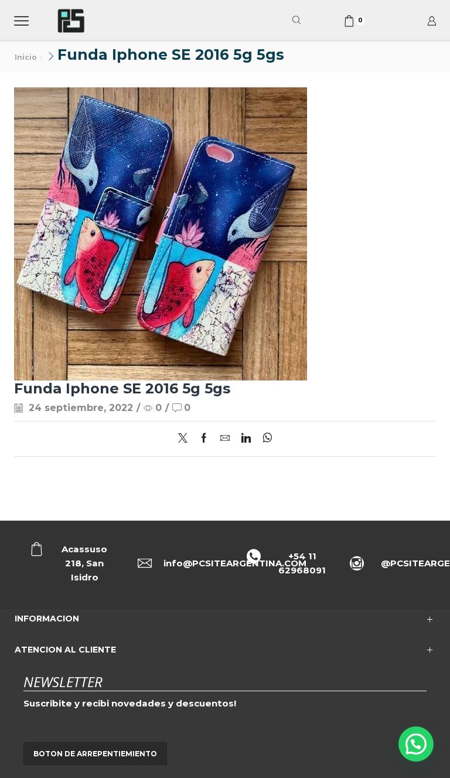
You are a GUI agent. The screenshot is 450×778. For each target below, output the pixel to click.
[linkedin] (246, 439)
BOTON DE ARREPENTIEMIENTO (95, 753)
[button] (416, 744)
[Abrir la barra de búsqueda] (298, 20)
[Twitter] (185, 439)
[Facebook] (203, 439)
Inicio (26, 57)
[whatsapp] (264, 439)
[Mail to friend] (225, 439)
